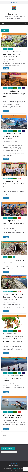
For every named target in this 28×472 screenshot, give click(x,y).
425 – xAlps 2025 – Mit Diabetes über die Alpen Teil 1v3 (13, 223)
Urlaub (23, 88)
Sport (19, 178)
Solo (14, 257)
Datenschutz (16, 465)
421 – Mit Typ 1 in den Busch (13, 260)
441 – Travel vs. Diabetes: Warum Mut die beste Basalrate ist (12, 136)
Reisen (19, 88)
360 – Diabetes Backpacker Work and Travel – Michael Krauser (13, 378)
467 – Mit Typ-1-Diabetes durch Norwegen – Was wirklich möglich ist (12, 54)
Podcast (15, 88)
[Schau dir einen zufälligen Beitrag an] (25, 23)
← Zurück (3, 435)
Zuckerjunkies (14, 14)
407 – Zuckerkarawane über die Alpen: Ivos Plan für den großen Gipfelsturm (13, 296)
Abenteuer (5, 48)
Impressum (11, 465)
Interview (10, 48)
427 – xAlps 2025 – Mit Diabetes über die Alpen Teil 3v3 (13, 183)
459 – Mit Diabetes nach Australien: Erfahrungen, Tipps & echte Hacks (14, 93)
